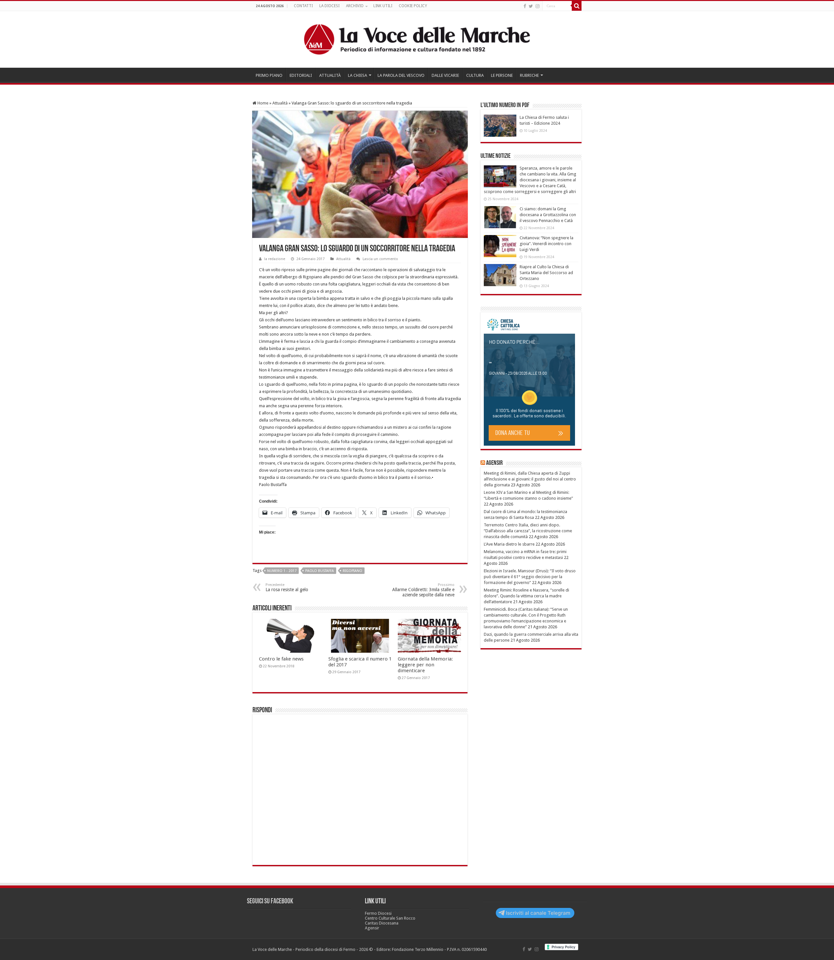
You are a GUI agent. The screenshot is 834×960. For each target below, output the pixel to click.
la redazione (274, 259)
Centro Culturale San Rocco (390, 918)
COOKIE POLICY (413, 6)
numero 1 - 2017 (281, 571)
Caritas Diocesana (381, 923)
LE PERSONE (502, 75)
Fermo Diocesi (378, 913)
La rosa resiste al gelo (287, 587)
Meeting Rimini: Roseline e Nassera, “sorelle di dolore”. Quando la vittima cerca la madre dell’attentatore (526, 596)
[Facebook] (525, 6)
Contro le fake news (281, 659)
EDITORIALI (301, 75)
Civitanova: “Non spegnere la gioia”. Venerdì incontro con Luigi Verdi (546, 243)
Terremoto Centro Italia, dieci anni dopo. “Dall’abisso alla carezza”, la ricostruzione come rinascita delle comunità (528, 530)
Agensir (494, 463)
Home (262, 103)
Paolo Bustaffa (319, 571)
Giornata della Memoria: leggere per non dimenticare (425, 665)
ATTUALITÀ (330, 75)
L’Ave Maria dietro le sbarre (509, 544)
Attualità (280, 103)
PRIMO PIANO (269, 75)
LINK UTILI (382, 6)
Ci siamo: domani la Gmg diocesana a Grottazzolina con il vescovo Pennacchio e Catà (548, 214)
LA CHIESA (357, 75)
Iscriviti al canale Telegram (538, 913)
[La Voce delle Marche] (417, 39)
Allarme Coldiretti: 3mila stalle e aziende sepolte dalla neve (423, 590)
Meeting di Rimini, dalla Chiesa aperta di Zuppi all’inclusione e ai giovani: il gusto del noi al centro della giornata (530, 479)
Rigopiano (352, 571)
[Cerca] (577, 6)
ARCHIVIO (355, 6)
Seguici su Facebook (270, 901)
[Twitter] (531, 6)
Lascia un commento (380, 259)
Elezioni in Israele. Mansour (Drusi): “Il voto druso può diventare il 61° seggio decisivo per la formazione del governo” (530, 576)
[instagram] (537, 6)
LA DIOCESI (329, 6)
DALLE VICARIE (445, 75)
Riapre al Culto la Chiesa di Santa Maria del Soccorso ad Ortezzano (546, 272)
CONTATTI (303, 6)
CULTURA (475, 75)
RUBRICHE (529, 75)
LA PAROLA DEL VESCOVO (401, 75)
